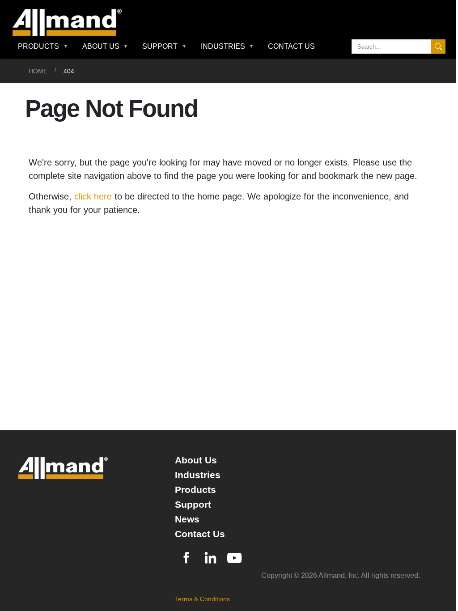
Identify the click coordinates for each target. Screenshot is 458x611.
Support (193, 504)
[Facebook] (186, 557)
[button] (43, 46)
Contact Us (291, 46)
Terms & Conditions (202, 599)
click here (93, 196)
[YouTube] (234, 557)
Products (195, 489)
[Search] (438, 46)
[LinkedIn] (210, 557)
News (187, 519)
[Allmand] (71, 22)
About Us (196, 460)
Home (38, 71)
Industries (198, 475)
